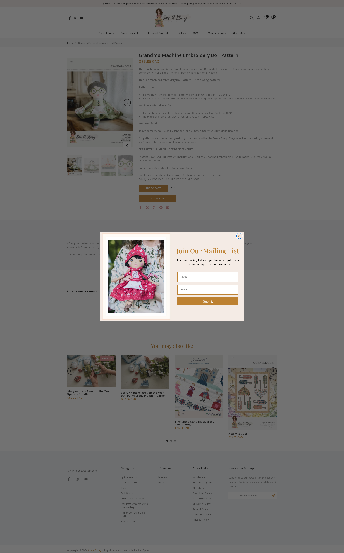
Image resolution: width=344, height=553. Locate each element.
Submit (208, 301)
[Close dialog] (239, 236)
